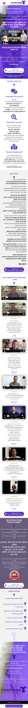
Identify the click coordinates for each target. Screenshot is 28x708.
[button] (4, 3)
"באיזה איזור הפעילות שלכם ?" (14, 629)
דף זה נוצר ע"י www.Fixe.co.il (14, 702)
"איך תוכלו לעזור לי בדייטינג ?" (14, 618)
